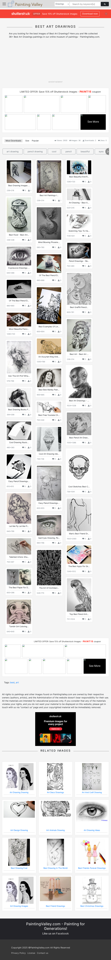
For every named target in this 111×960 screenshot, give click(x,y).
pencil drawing (35, 151)
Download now (90, 13)
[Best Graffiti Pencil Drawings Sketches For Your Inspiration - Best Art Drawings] (79, 289)
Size (27, 140)
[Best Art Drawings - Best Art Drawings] (79, 382)
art (17, 682)
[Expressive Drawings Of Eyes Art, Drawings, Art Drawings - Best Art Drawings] (19, 256)
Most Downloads (13, 140)
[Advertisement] (56, 60)
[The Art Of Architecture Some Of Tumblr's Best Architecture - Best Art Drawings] (49, 567)
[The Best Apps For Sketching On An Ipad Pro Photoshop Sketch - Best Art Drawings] (79, 555)
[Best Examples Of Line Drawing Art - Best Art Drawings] (49, 305)
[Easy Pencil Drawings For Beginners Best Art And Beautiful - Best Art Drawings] (19, 466)
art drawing (13, 151)
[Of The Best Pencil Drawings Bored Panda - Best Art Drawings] (19, 289)
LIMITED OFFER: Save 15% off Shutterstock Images (48, 91)
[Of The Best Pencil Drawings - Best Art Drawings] (49, 263)
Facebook (62, 933)
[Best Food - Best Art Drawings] (19, 214)
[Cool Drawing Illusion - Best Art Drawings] (19, 431)
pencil (69, 151)
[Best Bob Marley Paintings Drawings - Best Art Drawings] (49, 378)
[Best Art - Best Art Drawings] (79, 335)
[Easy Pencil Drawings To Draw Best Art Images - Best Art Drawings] (49, 483)
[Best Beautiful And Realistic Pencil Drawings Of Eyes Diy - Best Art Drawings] (79, 167)
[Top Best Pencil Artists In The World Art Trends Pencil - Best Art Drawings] (79, 594)
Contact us (42, 953)
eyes (101, 151)
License (31, 953)
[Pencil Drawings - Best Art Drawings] (79, 250)
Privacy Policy (18, 953)
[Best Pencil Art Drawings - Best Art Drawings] (79, 424)
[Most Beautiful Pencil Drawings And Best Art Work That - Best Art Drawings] (19, 319)
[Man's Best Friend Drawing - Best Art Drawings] (79, 515)
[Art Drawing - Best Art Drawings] (79, 194)
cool (54, 151)
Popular (35, 140)
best (12, 682)
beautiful (85, 151)
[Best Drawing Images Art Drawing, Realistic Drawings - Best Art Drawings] (19, 171)
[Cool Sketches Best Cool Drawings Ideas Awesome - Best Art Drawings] (79, 467)
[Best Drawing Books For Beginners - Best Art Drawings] (19, 397)
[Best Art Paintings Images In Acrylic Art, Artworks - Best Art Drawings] (49, 176)
